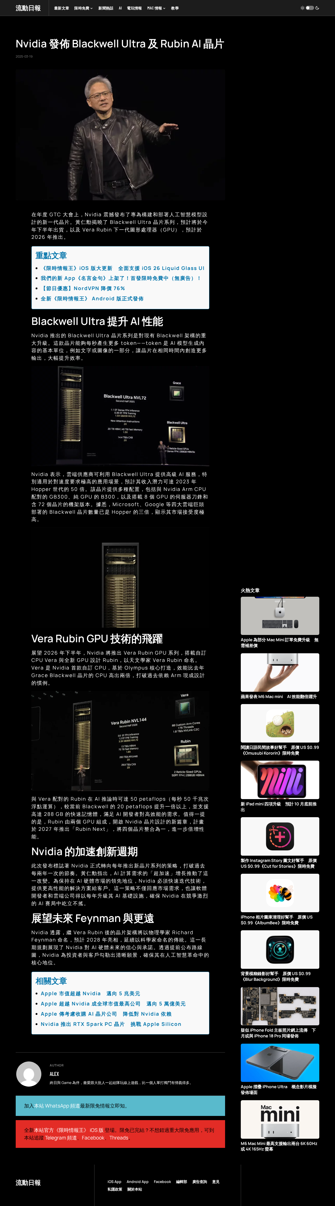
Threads (118, 1137)
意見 (216, 1181)
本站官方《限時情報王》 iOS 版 (69, 1130)
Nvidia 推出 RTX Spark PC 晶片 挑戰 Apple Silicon (111, 1024)
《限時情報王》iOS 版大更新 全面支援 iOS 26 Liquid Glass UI (123, 268)
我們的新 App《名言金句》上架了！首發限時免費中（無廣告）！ (121, 278)
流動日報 (28, 8)
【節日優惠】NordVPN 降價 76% (83, 288)
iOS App (114, 1181)
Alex (54, 1074)
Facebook (93, 1137)
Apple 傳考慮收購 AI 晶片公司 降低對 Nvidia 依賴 (106, 1013)
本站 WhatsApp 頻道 (57, 1105)
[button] (309, 8)
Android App (138, 1181)
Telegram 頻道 (61, 1137)
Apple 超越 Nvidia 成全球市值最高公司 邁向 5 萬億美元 (113, 1003)
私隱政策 (115, 1189)
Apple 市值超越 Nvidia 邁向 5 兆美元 (91, 993)
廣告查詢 (199, 1181)
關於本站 (134, 1189)
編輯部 (181, 1181)
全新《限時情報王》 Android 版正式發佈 (92, 298)
